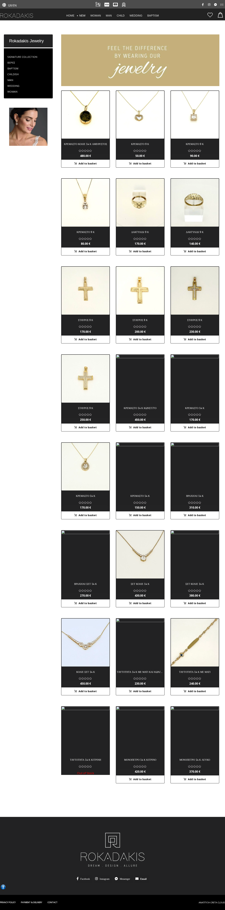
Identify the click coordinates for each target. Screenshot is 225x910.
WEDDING (13, 85)
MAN (10, 80)
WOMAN (12, 91)
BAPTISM (12, 68)
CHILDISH (13, 74)
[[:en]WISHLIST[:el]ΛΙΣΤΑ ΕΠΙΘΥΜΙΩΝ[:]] (210, 15)
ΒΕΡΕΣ (11, 62)
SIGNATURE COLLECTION (22, 56)
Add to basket (88, 163)
